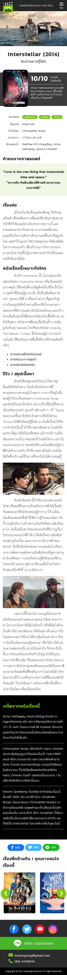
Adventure (30, 117)
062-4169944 (25, 961)
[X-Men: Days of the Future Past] (19, 892)
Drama (45, 117)
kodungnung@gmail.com (32, 955)
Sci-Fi (57, 117)
